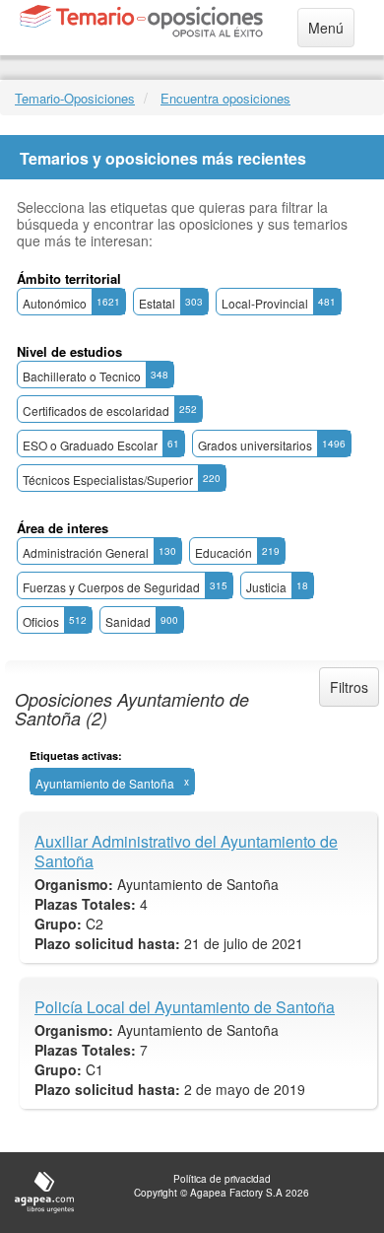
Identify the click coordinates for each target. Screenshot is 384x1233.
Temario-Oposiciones (75, 98)
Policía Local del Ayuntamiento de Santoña (184, 1007)
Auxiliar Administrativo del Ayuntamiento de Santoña (186, 851)
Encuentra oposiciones (225, 98)
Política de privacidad (222, 1179)
